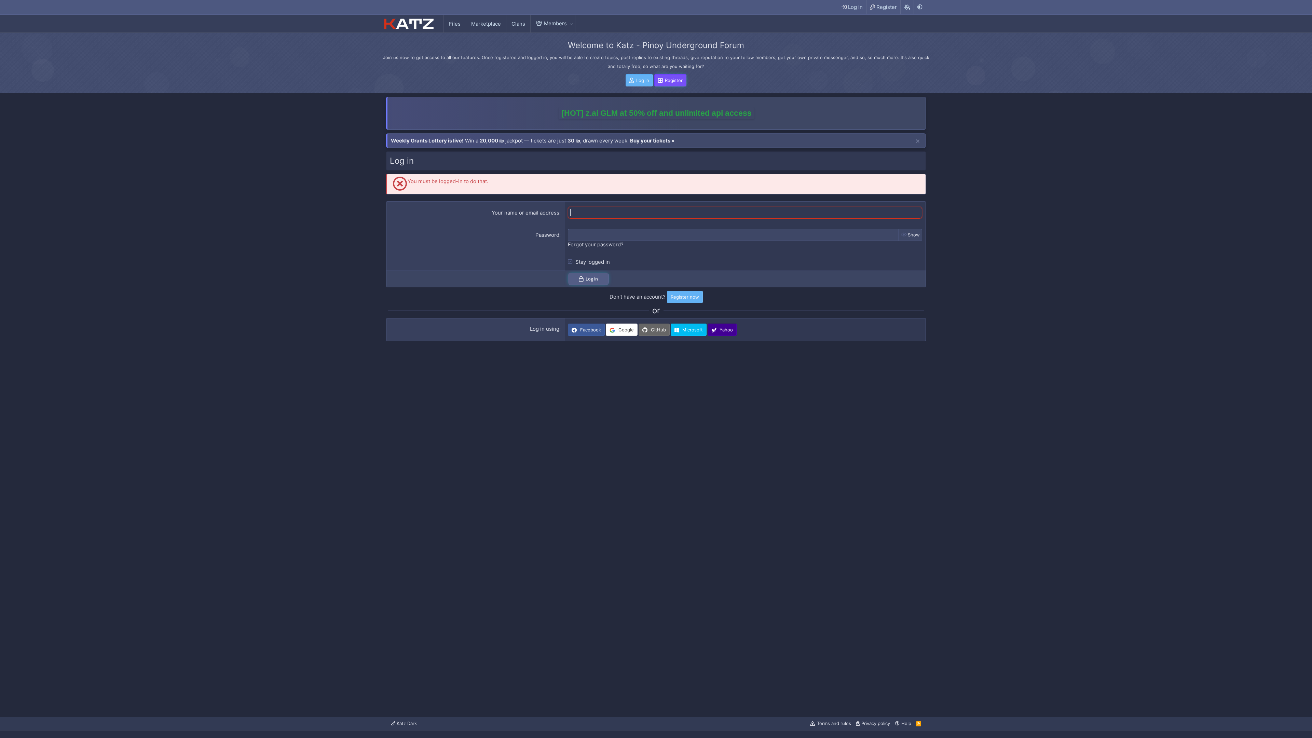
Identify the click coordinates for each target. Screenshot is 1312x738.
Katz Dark (406, 723)
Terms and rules (834, 723)
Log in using (544, 329)
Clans (518, 23)
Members (555, 23)
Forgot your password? (596, 244)
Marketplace (486, 23)
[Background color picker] (907, 7)
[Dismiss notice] (917, 141)
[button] (571, 23)
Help (906, 723)
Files (455, 23)
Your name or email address (525, 212)
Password (547, 235)
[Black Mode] (920, 7)
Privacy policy (875, 723)
